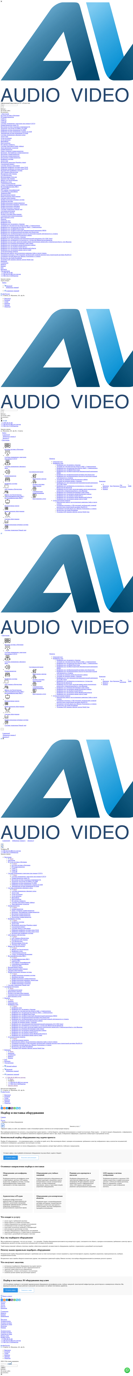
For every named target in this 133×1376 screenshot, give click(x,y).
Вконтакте (7, 298)
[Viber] (12, 1108)
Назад (11, 859)
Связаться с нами (26, 1290)
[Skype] (17, 1108)
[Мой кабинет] (1, 731)
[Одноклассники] (4, 1108)
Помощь (3, 1327)
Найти (3, 1367)
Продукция (11, 860)
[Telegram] (4, 421)
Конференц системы (18, 922)
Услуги (3, 1305)
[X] (9, 1108)
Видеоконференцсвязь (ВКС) (21, 959)
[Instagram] (6, 421)
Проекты (10, 1001)
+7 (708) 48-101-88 (6, 272)
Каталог (3, 1301)
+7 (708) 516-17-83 (9, 276)
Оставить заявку (11, 1157)
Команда (3, 1313)
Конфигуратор (5, 1337)
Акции (3, 1303)
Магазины (4, 1319)
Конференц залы (17, 1007)
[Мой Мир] (7, 1108)
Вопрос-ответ (5, 1336)
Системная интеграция (15, 990)
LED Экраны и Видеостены (20, 938)
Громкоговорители (17, 909)
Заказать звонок (13, 1085)
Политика (4, 1326)
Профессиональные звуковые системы (23, 975)
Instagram (7, 303)
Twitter (6, 302)
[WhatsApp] (2, 421)
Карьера (3, 1314)
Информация (5, 1316)
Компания (11, 1053)
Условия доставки (6, 1323)
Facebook (7, 300)
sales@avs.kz (6, 294)
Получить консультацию (28, 1157)
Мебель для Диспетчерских (20, 949)
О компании (4, 1311)
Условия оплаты (6, 1321)
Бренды (3, 1306)
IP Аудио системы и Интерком (21, 865)
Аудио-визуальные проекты (20, 1040)
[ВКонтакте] (2, 1108)
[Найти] (2, 107)
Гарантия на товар (6, 1324)
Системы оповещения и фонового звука (24, 891)
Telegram (7, 305)
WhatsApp (7, 306)
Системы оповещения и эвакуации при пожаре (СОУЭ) (29, 876)
